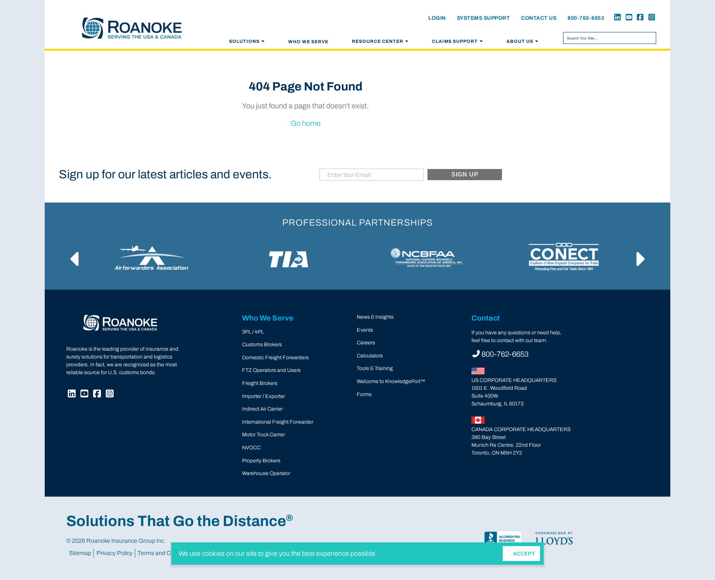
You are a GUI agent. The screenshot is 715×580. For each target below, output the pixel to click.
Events (365, 330)
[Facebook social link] (639, 18)
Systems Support (483, 18)
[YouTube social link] (627, 18)
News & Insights (375, 317)
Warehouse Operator (266, 473)
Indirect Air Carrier (262, 409)
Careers (366, 342)
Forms (364, 394)
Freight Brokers (259, 383)
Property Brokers (261, 460)
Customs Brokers (262, 344)
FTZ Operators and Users (271, 370)
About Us (519, 41)
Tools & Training (375, 368)
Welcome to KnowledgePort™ (391, 381)
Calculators (370, 355)
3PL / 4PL (253, 332)
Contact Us (538, 18)
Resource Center (377, 41)
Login (437, 18)
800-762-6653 (586, 18)
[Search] (649, 38)
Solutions (244, 41)
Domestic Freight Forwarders (275, 357)
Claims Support (455, 41)
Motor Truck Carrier (263, 434)
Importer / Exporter (263, 396)
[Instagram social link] (650, 18)
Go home (305, 123)
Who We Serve (308, 41)
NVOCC (251, 447)
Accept (524, 554)
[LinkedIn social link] (616, 18)
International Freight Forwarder (277, 422)
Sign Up (465, 174)
